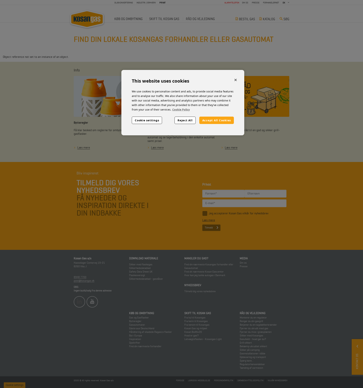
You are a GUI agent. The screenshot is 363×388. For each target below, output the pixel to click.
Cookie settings (147, 120)
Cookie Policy (181, 109)
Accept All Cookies (216, 120)
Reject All (185, 120)
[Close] (235, 80)
